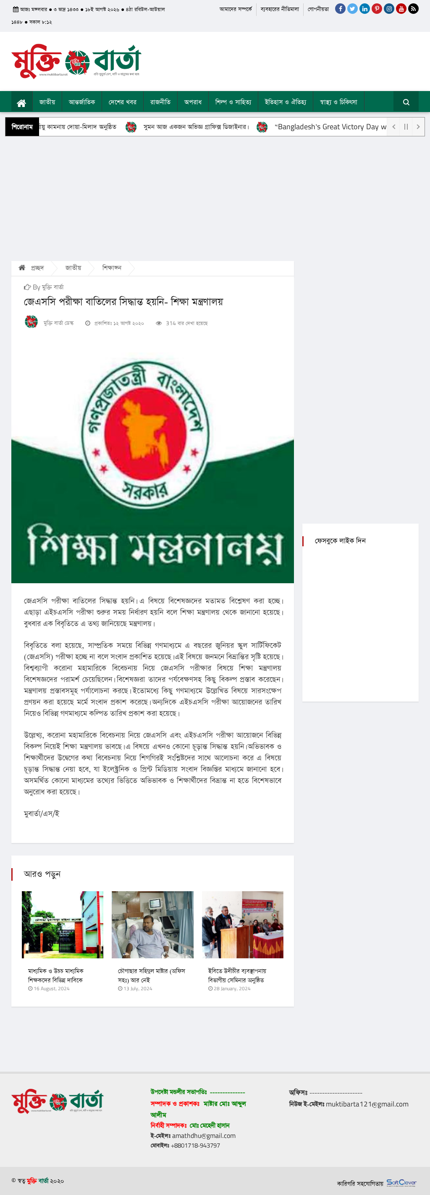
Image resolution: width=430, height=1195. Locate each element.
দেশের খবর (122, 102)
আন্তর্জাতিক (82, 102)
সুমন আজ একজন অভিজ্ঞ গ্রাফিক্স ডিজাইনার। (174, 127)
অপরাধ (193, 102)
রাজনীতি (160, 102)
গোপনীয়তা (318, 9)
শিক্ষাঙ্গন (111, 268)
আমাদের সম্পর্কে (236, 9)
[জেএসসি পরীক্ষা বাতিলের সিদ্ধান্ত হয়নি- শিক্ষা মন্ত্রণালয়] (152, 467)
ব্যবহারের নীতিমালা (280, 9)
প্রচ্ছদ (36, 268)
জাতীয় (47, 102)
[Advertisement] (215, 198)
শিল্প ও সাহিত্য (233, 102)
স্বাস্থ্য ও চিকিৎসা (338, 102)
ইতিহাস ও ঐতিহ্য (285, 102)
